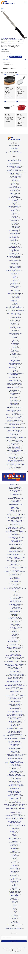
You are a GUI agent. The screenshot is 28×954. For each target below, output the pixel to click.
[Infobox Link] (14, 477)
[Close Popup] (27, 471)
